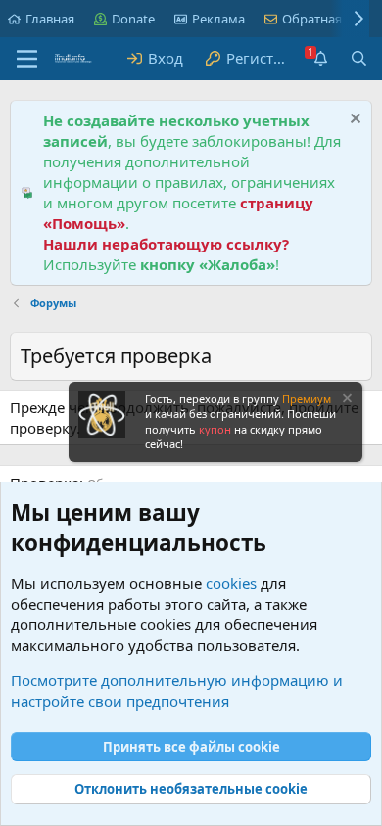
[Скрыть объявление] (353, 121)
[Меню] (27, 58)
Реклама (218, 18)
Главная (49, 18)
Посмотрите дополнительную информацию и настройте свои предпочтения (177, 690)
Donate (133, 18)
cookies (231, 583)
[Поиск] (359, 58)
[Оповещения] (320, 58)
